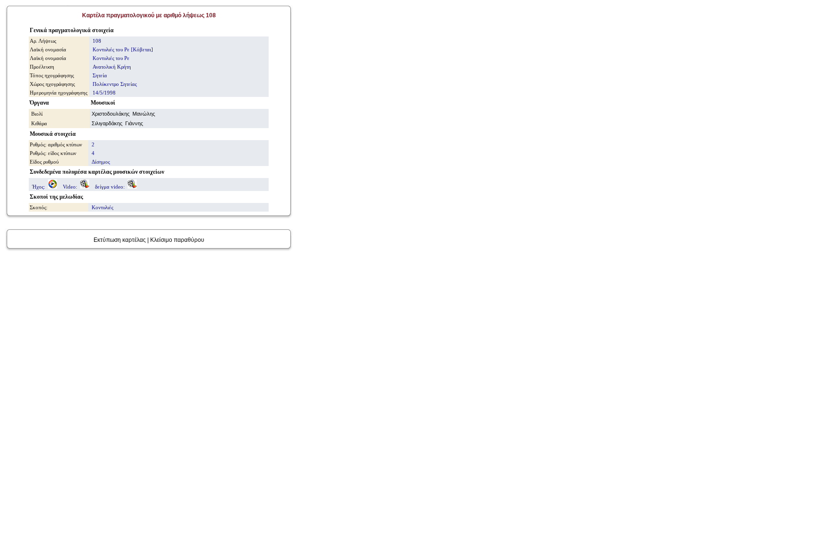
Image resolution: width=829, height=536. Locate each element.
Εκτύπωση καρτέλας (120, 240)
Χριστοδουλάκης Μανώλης (123, 114)
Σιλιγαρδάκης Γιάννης (117, 123)
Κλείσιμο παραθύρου (177, 240)
